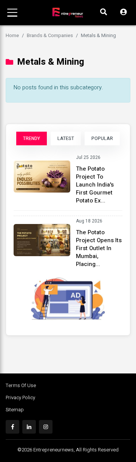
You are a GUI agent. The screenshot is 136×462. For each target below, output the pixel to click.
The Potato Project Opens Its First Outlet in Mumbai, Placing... (99, 248)
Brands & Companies (50, 35)
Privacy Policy (20, 397)
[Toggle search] (103, 12)
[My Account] (123, 12)
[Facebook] (12, 427)
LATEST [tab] (65, 138)
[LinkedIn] (29, 427)
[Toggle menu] (12, 12)
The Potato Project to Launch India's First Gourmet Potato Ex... (95, 185)
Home (12, 35)
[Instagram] (46, 427)
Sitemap (15, 409)
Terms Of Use (21, 385)
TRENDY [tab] (31, 138)
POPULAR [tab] (102, 138)
